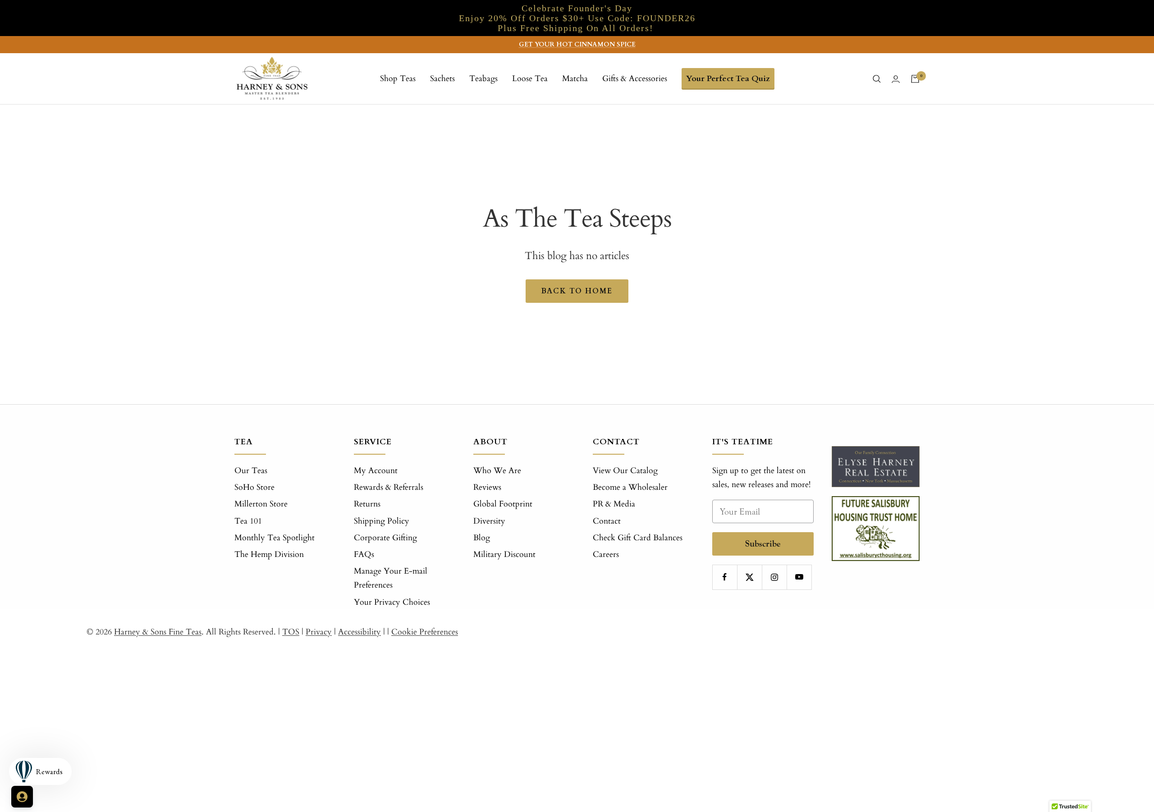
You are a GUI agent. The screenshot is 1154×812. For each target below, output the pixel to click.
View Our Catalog (625, 470)
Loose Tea (530, 78)
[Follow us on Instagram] (774, 577)
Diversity (489, 521)
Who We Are (497, 470)
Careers (606, 554)
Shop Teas (398, 78)
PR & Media (614, 504)
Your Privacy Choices (392, 602)
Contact (607, 521)
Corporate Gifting (385, 537)
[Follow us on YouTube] (799, 577)
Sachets (442, 78)
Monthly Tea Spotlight (274, 537)
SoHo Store (254, 487)
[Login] (896, 79)
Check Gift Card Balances (637, 537)
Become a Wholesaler (630, 487)
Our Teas (250, 470)
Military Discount (504, 554)
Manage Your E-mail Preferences (390, 578)
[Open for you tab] (22, 796)
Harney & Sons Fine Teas (157, 632)
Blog (481, 537)
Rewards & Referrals (388, 487)
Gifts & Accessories (634, 78)
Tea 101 (248, 521)
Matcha (575, 78)
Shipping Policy (381, 521)
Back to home (577, 291)
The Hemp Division (269, 554)
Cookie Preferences (424, 632)
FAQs (364, 554)
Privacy (319, 632)
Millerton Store (261, 504)
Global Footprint (502, 504)
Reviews (487, 487)
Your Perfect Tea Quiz (728, 78)
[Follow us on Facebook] (724, 577)
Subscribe (763, 543)
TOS (290, 632)
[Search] (877, 79)
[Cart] (915, 79)
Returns (367, 504)
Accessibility (359, 632)
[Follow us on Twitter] (749, 577)
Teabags (483, 78)
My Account (376, 470)
